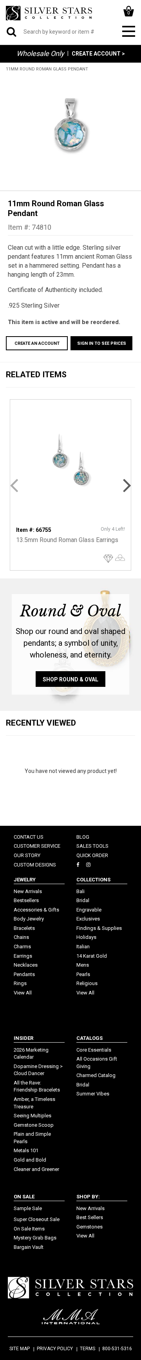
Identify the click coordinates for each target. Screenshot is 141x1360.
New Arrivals (28, 891)
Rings (20, 983)
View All (23, 993)
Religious (87, 983)
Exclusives (88, 919)
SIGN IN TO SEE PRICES (101, 343)
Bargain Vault (28, 1247)
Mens (82, 965)
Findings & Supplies (99, 928)
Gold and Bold (30, 1160)
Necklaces (26, 965)
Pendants (24, 974)
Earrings (23, 956)
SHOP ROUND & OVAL (70, 679)
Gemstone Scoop (34, 1125)
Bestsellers (26, 900)
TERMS (87, 1348)
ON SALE (24, 1197)
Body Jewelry (29, 919)
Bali (80, 891)
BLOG (82, 837)
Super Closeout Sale (37, 1219)
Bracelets (24, 928)
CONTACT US (28, 837)
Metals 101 (26, 1150)
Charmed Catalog (96, 1075)
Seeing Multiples (32, 1116)
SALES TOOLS (92, 846)
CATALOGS (89, 1038)
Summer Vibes (92, 1094)
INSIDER (23, 1038)
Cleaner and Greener (36, 1169)
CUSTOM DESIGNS (35, 865)
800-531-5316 (117, 1348)
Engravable (88, 910)
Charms (22, 946)
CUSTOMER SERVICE (37, 846)
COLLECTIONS (93, 880)
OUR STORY (27, 855)
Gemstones (89, 1227)
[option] (70, 127)
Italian (83, 946)
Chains (21, 937)
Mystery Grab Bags (35, 1238)
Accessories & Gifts (36, 910)
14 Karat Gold (91, 956)
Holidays (86, 937)
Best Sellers (89, 1217)
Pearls (83, 974)
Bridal (82, 900)
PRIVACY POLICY (55, 1348)
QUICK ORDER (92, 855)
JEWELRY (25, 880)
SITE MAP (19, 1348)
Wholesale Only (40, 53)
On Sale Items (29, 1229)
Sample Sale (28, 1208)
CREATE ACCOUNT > (98, 53)
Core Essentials (93, 1050)
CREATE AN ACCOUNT (37, 343)
